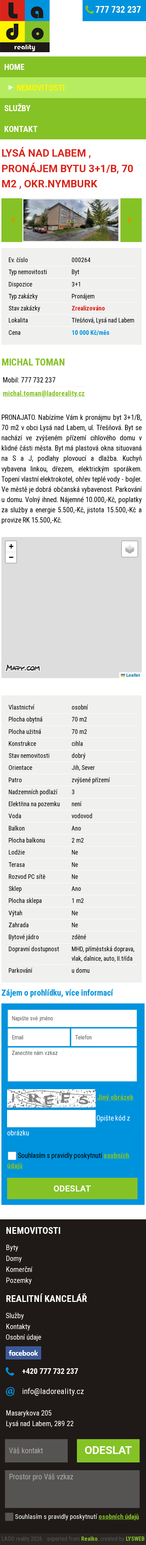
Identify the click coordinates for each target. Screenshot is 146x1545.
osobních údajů (119, 1516)
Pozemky (19, 1280)
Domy (14, 1258)
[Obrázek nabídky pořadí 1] (70, 220)
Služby (15, 1315)
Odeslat (108, 1450)
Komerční (19, 1269)
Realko (89, 1538)
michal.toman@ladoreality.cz (44, 394)
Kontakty (18, 1326)
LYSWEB (135, 1538)
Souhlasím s (34, 1156)
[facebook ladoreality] (67, 1354)
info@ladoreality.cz (53, 1391)
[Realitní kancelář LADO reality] (25, 26)
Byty (12, 1247)
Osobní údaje (23, 1337)
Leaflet (132, 675)
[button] (11, 546)
